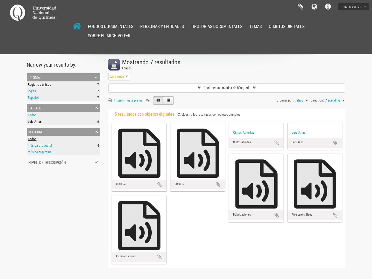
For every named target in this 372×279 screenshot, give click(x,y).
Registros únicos (39, 84)
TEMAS (255, 26)
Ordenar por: (285, 100)
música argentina (39, 152)
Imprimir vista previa (127, 100)
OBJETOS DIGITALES (286, 26)
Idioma (314, 7)
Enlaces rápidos (328, 7)
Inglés (32, 91)
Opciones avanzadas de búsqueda (226, 88)
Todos (32, 115)
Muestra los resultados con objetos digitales (210, 114)
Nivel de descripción (47, 162)
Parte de (35, 107)
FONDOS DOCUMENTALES (110, 26)
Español (33, 98)
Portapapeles (300, 7)
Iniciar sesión (352, 6)
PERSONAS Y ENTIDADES (162, 26)
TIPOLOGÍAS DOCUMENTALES (216, 26)
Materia (35, 131)
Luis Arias (35, 121)
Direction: (317, 100)
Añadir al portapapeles (159, 184)
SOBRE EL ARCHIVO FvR (109, 35)
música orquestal (40, 145)
